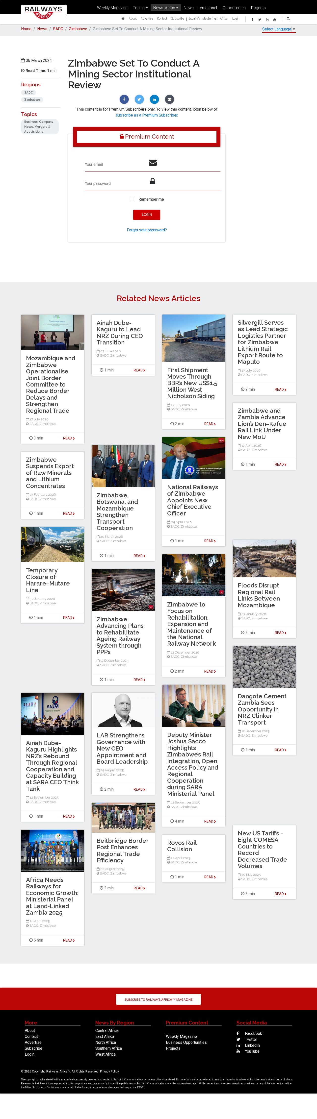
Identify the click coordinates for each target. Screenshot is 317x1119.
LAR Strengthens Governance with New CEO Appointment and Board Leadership (122, 748)
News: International (200, 7)
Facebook (253, 1033)
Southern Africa (108, 1048)
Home (26, 28)
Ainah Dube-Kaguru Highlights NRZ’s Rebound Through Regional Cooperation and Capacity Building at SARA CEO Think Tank (52, 765)
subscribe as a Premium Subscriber (146, 115)
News (42, 28)
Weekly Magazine (112, 7)
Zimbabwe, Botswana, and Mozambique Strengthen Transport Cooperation (117, 512)
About (133, 18)
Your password (98, 183)
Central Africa (107, 1030)
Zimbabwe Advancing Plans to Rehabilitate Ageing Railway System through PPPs (120, 636)
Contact (162, 18)
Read (209, 424)
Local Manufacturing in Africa (208, 18)
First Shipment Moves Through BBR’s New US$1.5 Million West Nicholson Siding (192, 383)
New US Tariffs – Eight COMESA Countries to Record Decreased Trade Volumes (262, 850)
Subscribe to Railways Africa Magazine (158, 999)
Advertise (147, 18)
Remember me (151, 199)
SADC (58, 28)
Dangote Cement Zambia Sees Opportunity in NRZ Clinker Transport (262, 709)
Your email (94, 164)
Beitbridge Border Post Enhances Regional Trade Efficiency (122, 850)
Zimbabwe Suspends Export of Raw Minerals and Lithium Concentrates (50, 472)
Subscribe (177, 18)
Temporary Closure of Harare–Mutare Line (48, 580)
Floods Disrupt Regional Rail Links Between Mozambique (259, 595)
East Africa (104, 1036)
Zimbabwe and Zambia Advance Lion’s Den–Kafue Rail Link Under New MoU (262, 423)
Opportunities (234, 7)
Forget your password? (147, 230)
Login (235, 18)
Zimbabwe (78, 28)
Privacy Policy (109, 1071)
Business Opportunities (186, 1042)
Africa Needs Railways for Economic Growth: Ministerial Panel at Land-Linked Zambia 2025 (52, 896)
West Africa (105, 1054)
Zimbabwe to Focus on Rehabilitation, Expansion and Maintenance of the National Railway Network (191, 624)
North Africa (105, 1042)
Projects (258, 7)
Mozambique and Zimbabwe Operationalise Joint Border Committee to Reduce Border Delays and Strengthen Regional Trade (50, 384)
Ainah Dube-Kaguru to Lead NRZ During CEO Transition (120, 332)
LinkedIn (252, 1045)
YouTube (252, 1051)
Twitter (250, 1039)
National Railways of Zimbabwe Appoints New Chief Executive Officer (192, 500)
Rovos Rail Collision (182, 846)
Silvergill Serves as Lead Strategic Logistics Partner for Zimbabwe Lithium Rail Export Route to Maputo (263, 342)
